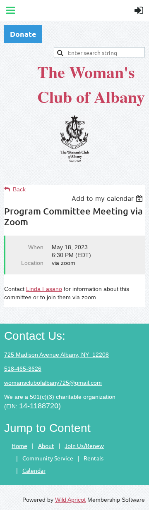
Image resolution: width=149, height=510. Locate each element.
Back (19, 189)
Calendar (34, 470)
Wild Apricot (70, 499)
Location (32, 263)
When (35, 247)
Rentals (93, 458)
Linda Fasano (44, 289)
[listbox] (108, 198)
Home (19, 445)
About (46, 445)
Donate (23, 33)
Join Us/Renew (84, 445)
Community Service (47, 458)
